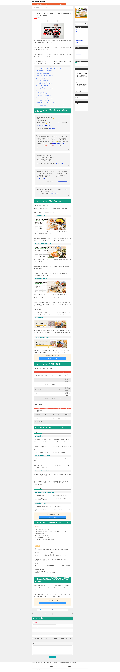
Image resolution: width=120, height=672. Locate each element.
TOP (36, 662)
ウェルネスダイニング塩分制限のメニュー (44, 70)
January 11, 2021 (59, 163)
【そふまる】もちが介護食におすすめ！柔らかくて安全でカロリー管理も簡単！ (81, 76)
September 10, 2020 (62, 181)
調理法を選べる (41, 92)
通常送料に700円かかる (43, 100)
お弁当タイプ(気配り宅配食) (42, 85)
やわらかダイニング (79, 29)
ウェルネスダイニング (52, 358)
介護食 (77, 103)
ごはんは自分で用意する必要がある (45, 98)
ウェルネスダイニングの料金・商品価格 (43, 83)
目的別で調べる (40, 4)
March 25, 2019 (52, 128)
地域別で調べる (48, 4)
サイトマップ (62, 4)
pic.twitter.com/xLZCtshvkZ (43, 178)
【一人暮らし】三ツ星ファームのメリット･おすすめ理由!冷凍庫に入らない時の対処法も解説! (81, 90)
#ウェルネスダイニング (52, 123)
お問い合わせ (55, 4)
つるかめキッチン (79, 33)
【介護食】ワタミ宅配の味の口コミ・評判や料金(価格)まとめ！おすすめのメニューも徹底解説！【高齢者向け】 (81, 72)
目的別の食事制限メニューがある (45, 93)
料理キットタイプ (40, 78)
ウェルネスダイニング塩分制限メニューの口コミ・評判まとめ (48, 68)
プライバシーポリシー (57, 666)
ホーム (34, 4)
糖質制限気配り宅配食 (43, 77)
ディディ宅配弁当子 (38, 1)
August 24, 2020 (54, 193)
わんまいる (78, 31)
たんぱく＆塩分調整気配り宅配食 (45, 75)
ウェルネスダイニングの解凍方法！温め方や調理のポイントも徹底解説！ (42, 613)
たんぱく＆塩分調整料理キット (45, 82)
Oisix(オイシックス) (79, 49)
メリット (38, 90)
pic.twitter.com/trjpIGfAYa (58, 143)
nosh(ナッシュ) (78, 42)
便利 (76, 105)
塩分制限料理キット (42, 80)
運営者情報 (69, 666)
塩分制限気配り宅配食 (43, 73)
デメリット (39, 97)
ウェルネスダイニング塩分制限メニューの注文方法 (46, 102)
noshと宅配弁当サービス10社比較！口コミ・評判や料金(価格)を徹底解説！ (81, 81)
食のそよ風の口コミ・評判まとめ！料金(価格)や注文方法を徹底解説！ (62, 613)
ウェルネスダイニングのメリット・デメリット (45, 88)
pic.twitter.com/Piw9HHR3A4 (43, 125)
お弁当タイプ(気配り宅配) (42, 71)
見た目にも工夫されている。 (44, 95)
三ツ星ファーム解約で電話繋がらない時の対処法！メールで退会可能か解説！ (81, 85)
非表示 (53, 66)
